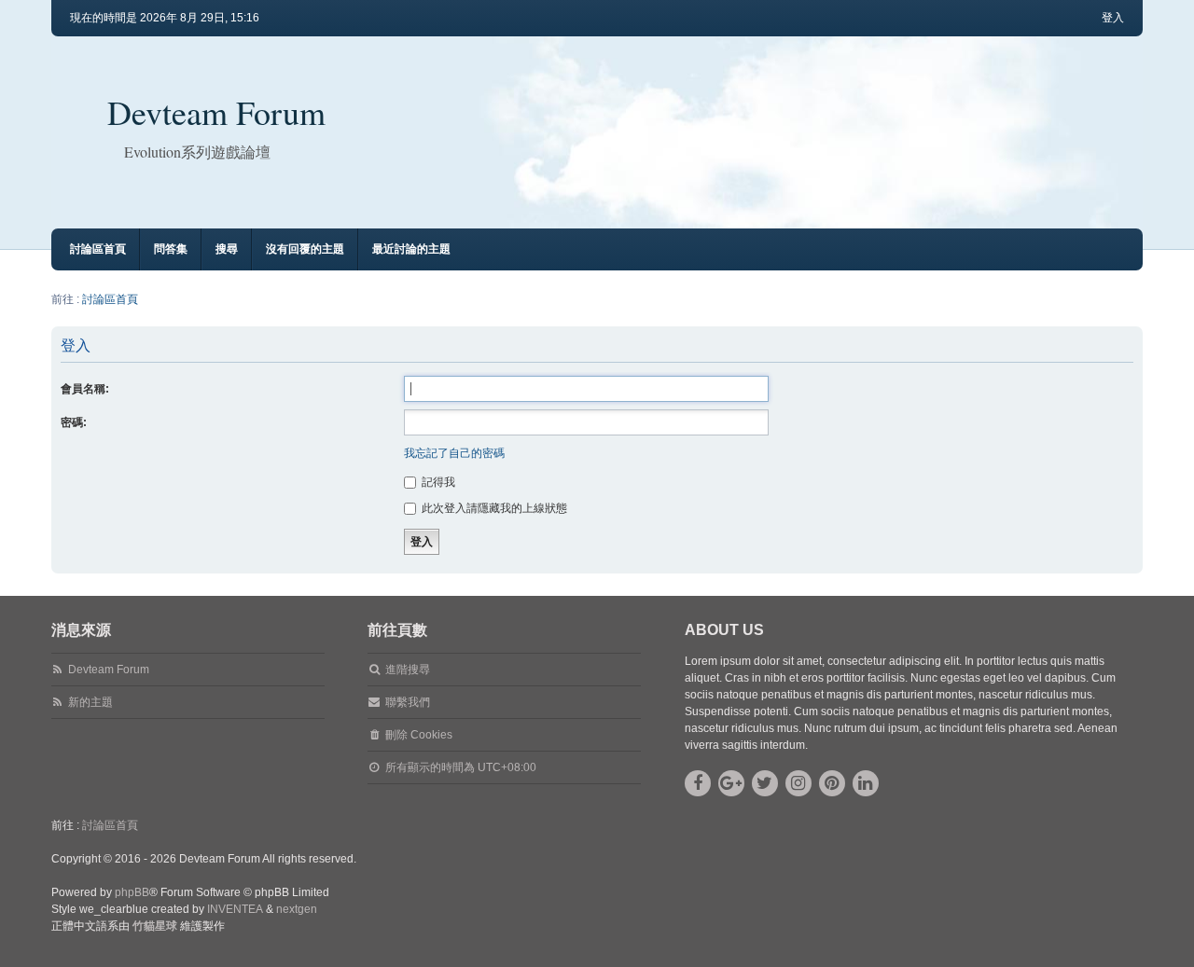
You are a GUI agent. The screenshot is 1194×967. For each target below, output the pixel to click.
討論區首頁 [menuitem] (98, 249)
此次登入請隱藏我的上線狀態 (493, 508)
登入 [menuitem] (1113, 17)
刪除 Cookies (418, 734)
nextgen (296, 909)
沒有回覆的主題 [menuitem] (305, 249)
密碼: (74, 422)
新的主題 (90, 702)
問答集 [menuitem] (170, 249)
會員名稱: (85, 388)
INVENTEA (235, 909)
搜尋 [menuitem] (226, 249)
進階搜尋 (407, 669)
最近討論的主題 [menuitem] (411, 249)
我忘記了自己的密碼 (454, 453)
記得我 (437, 482)
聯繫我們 (407, 702)
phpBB (132, 892)
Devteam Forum (216, 112)
